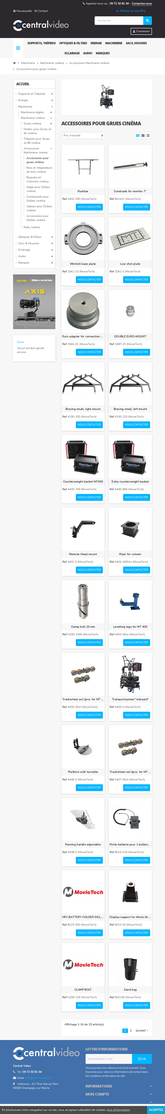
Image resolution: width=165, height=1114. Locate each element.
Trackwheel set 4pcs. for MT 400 (130, 772)
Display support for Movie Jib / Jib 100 (130, 917)
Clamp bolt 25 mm (83, 627)
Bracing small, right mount (83, 409)
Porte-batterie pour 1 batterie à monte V (130, 844)
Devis (20, 342)
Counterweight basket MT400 (83, 482)
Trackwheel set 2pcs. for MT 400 (83, 699)
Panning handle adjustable (83, 844)
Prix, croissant (72, 135)
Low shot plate (130, 264)
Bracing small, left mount (130, 409)
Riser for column (130, 554)
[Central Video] (41, 25)
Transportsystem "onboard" (130, 699)
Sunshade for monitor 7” (130, 191)
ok (143, 1059)
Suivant (142, 1030)
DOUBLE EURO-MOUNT (130, 336)
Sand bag (130, 990)
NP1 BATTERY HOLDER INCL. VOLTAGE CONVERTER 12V (83, 917)
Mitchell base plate (83, 264)
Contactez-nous (142, 3)
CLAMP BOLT (83, 990)
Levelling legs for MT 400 (130, 627)
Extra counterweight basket (130, 482)
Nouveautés (22, 11)
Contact (41, 11)
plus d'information (118, 1110)
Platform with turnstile (83, 772)
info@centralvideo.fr (38, 1078)
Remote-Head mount (83, 554)
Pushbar (83, 191)
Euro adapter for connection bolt (83, 336)
